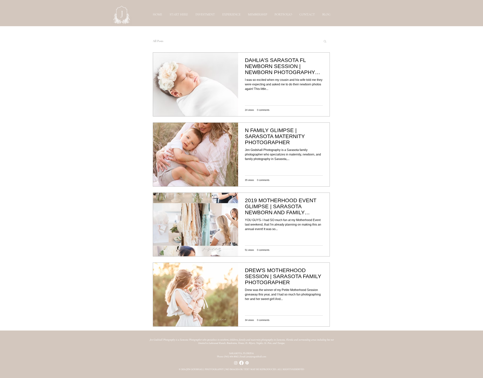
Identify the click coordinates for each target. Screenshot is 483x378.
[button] (283, 14)
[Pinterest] (247, 363)
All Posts (158, 41)
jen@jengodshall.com (256, 356)
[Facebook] (241, 363)
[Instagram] (236, 363)
